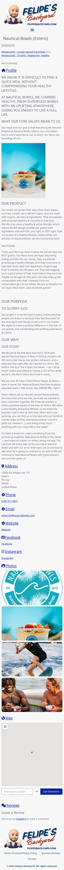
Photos (11, 565)
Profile (11, 70)
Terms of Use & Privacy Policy (20, 853)
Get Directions (51, 791)
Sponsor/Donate (50, 853)
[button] (32, 753)
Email (10, 508)
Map (9, 718)
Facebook (12, 537)
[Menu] (32, 30)
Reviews (12, 805)
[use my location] (36, 791)
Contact (32, 858)
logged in (21, 819)
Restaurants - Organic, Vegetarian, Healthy (25, 55)
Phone (11, 494)
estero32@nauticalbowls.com (18, 515)
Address (11, 466)
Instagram (13, 551)
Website (12, 523)
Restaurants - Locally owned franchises (23, 52)
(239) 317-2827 (9, 501)
